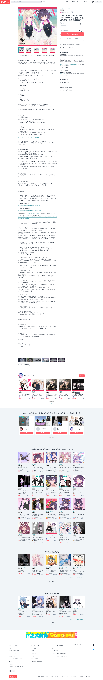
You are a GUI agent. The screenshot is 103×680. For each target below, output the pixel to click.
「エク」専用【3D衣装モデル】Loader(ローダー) (24, 395)
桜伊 (58, 429)
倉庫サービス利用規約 (50, 676)
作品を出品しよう (85, 1)
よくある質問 (55, 650)
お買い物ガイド (33, 650)
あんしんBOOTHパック (64, 64)
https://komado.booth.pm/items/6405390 (29, 210)
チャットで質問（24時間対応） (59, 653)
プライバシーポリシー (65, 676)
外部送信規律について (75, 676)
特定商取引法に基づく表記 (66, 87)
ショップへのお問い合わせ (66, 90)
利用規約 (42, 676)
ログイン (67, 1)
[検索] (41, 2)
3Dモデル (62, 8)
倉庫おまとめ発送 (34, 658)
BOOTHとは (75, 1)
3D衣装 (68, 8)
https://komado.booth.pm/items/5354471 (29, 205)
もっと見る (51, 437)
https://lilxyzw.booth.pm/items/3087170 (29, 138)
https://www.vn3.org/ (33, 213)
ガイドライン (57, 676)
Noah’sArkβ (77, 429)
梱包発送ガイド (12, 661)
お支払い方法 (65, 82)
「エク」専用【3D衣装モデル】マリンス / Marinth (37, 395)
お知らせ (54, 648)
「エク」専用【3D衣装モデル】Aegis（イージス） (64, 395)
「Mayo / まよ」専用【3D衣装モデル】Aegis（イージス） (51, 395)
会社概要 (38, 676)
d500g (25, 429)
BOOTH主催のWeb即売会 (36, 661)
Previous (19, 26)
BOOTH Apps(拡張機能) (14, 650)
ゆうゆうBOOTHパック (74, 64)
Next (56, 26)
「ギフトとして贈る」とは (68, 47)
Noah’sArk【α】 (29, 375)
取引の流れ (64, 79)
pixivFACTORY (63, 73)
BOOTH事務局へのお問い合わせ (59, 656)
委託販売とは (12, 664)
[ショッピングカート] (93, 2)
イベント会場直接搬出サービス (15, 658)
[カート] (72, 12)
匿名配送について (12, 653)
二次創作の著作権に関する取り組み (16, 666)
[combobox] (26, 2)
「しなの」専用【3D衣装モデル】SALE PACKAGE (78, 395)
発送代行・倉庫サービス (14, 656)
